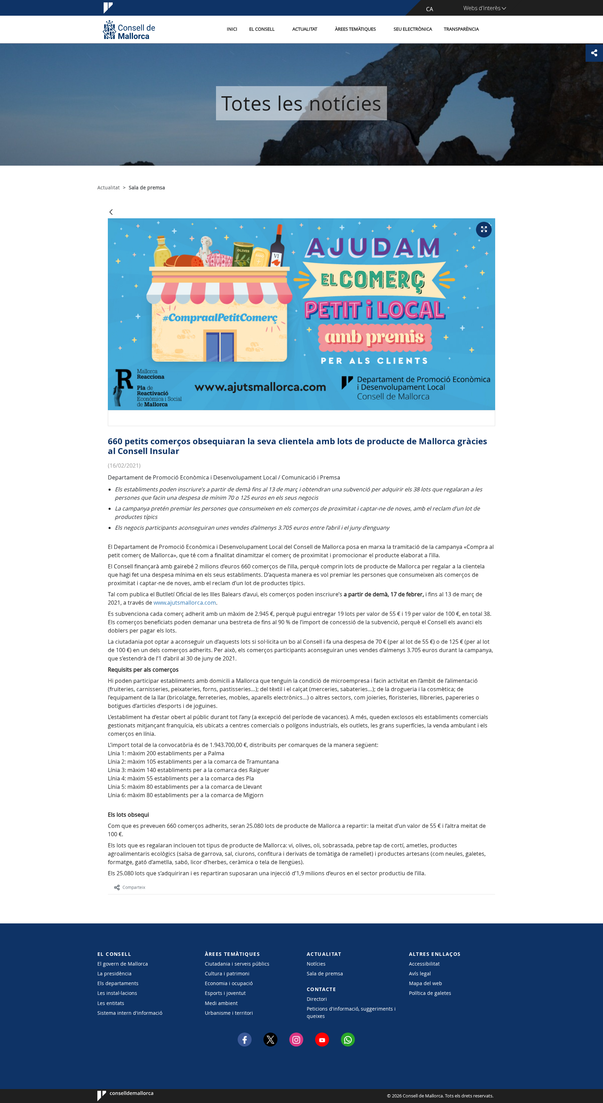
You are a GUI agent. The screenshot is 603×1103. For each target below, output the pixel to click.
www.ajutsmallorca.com (185, 602)
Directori (317, 999)
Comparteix (133, 887)
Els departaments (118, 983)
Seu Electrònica (413, 29)
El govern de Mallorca (122, 963)
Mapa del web (425, 983)
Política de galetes (430, 993)
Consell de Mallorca (118, 1096)
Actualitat (304, 29)
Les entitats (110, 1003)
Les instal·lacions (117, 993)
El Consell (262, 29)
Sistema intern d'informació (129, 1013)
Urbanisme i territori (229, 1013)
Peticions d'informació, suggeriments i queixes (351, 1012)
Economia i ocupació (229, 983)
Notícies (316, 963)
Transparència (461, 29)
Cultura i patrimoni (227, 973)
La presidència (114, 973)
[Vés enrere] (111, 212)
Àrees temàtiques (355, 29)
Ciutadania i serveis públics (237, 963)
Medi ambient (221, 1003)
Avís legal (420, 973)
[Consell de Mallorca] (129, 29)
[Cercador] (492, 30)
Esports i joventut (225, 993)
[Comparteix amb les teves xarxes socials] (594, 53)
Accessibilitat (424, 963)
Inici (232, 29)
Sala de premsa (325, 973)
